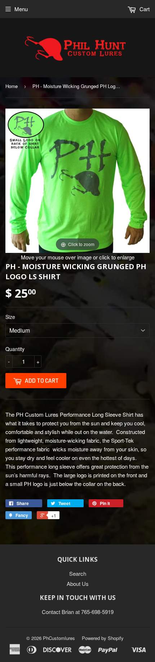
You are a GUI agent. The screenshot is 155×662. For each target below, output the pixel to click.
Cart (144, 9)
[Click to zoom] (77, 180)
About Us (78, 583)
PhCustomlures (59, 638)
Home (11, 86)
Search (77, 573)
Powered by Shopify (103, 638)
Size (10, 316)
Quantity (15, 348)
